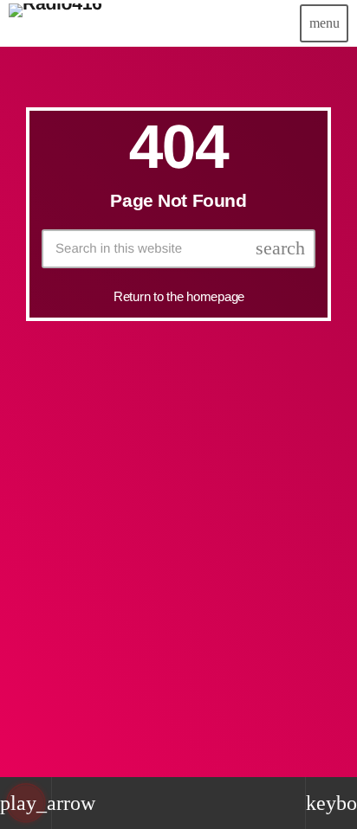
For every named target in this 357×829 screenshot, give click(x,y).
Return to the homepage (179, 296)
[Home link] (55, 23)
